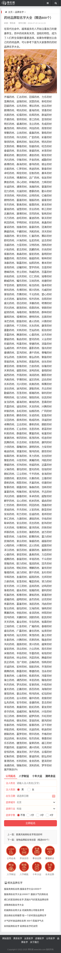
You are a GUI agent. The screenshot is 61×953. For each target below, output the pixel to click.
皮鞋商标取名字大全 (14, 905)
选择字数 (10, 815)
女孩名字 (28, 938)
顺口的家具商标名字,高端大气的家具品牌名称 (26, 899)
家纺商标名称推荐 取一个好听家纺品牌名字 (25, 915)
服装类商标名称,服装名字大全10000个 (23, 889)
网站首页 (6, 938)
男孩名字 (17, 938)
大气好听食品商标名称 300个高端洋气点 (23, 921)
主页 (10, 12)
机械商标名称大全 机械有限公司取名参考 (24, 910)
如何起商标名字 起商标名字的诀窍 (21, 926)
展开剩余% (11, 769)
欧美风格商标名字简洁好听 (29, 834)
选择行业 (10, 808)
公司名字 (50, 938)
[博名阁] (11, 3)
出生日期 (10, 796)
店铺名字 (39, 938)
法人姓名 (10, 783)
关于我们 (34, 942)
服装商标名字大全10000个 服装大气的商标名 (26, 894)
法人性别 (10, 789)
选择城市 (10, 802)
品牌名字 (19, 12)
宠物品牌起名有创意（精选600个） (33, 839)
